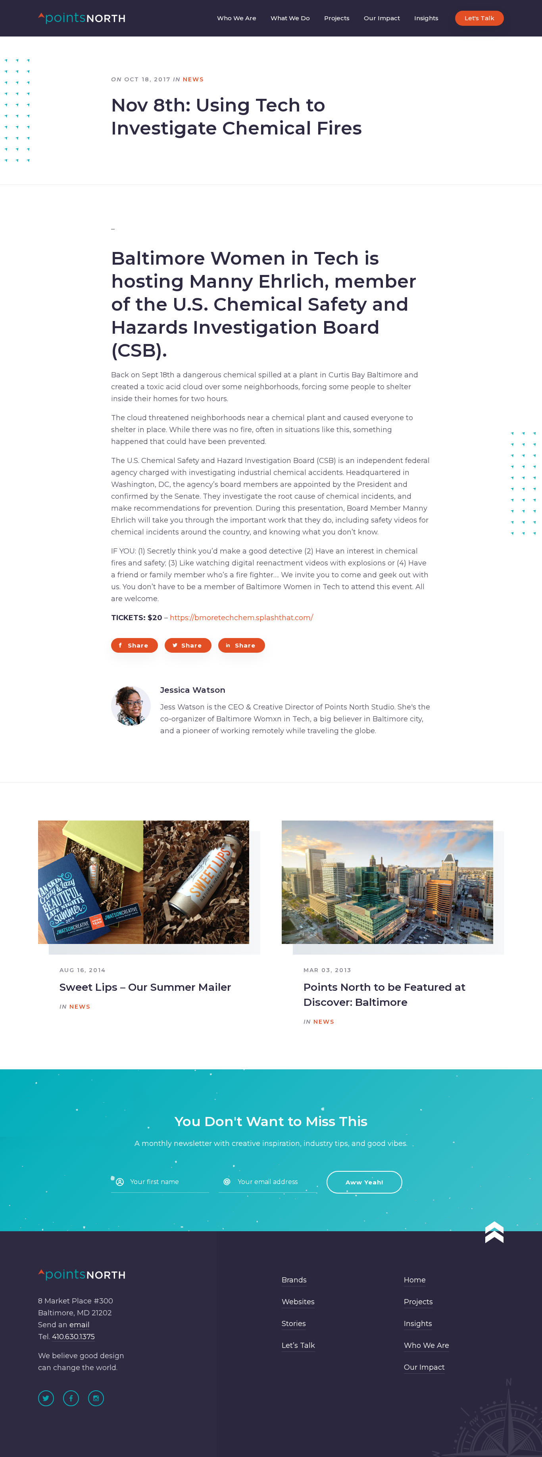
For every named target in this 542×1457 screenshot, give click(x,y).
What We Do (290, 18)
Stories (294, 1323)
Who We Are (236, 18)
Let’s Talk (298, 1345)
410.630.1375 (73, 1336)
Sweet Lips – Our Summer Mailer (145, 987)
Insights (426, 18)
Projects (337, 18)
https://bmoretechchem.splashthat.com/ (241, 617)
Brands (294, 1280)
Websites (298, 1301)
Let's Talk (479, 18)
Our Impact (382, 18)
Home (415, 1280)
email (79, 1325)
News (193, 79)
